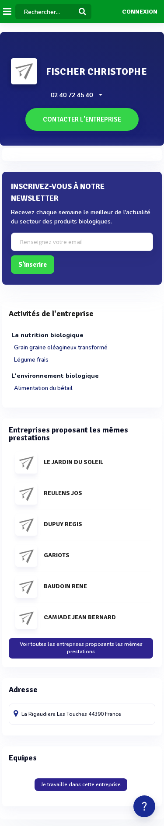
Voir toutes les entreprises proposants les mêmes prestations (81, 648)
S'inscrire (32, 264)
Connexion (139, 12)
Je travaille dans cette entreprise (81, 784)
